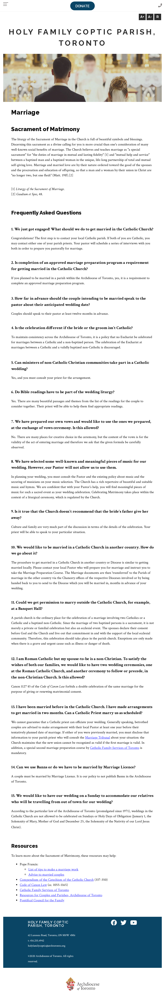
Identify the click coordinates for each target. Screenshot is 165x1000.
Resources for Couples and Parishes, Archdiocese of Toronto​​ (61, 895)
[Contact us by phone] (160, 5)
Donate (82, 6)
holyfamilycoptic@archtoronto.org (46, 945)
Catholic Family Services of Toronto (44, 890)
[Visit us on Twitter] (124, 923)
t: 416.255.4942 (36, 940)
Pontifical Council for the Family (42, 900)
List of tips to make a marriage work (53, 869)
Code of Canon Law (33, 885)
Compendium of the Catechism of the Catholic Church (57, 880)
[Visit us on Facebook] (114, 923)
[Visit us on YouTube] (133, 923)
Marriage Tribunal (97, 737)
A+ (142, 17)
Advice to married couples (46, 874)
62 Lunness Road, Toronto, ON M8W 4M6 (51, 935)
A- (150, 17)
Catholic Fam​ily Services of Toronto (114, 748)
